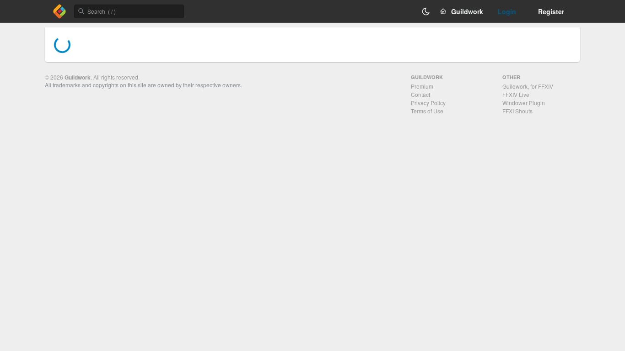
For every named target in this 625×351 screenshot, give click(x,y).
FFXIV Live (515, 94)
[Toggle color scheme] (426, 11)
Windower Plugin (523, 102)
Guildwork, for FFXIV (527, 86)
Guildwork (78, 77)
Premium (422, 86)
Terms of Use (427, 111)
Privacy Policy (428, 102)
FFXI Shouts (517, 111)
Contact (420, 94)
